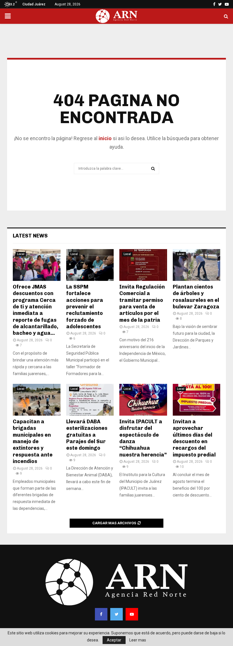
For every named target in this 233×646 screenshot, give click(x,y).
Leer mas (137, 640)
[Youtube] (132, 614)
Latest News (30, 236)
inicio (104, 138)
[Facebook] (101, 614)
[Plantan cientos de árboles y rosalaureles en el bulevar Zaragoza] (196, 265)
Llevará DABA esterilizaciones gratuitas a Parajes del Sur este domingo (86, 434)
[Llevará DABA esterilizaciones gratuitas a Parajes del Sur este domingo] (90, 400)
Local (20, 254)
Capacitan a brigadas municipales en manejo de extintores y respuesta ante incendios (33, 441)
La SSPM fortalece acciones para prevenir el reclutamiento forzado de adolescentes (84, 307)
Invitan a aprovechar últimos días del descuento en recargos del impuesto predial (194, 438)
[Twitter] (116, 614)
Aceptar (114, 640)
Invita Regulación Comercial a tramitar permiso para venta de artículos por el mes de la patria (142, 303)
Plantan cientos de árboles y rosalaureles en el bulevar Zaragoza (196, 297)
